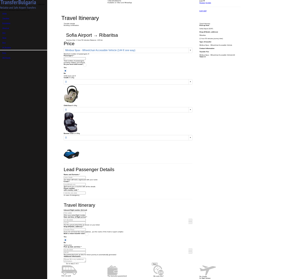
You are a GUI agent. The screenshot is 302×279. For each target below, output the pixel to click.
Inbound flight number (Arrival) (75, 210)
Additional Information (72, 256)
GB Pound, (6, 57)
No (65, 73)
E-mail (67, 181)
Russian (202, 3)
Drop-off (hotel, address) (73, 226)
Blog (4, 42)
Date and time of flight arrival (75, 217)
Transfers (5, 18)
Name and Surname (72, 174)
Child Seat (68, 105)
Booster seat (68, 133)
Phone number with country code (71, 189)
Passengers (69, 55)
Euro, (4, 53)
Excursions (6, 23)
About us (5, 28)
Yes (65, 67)
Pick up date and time (72, 247)
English (208, 3)
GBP (205, 11)
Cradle (66, 77)
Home (4, 13)
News (4, 38)
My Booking (6, 47)
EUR (201, 11)
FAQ (4, 33)
